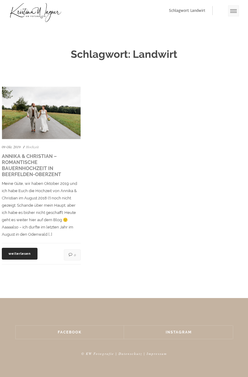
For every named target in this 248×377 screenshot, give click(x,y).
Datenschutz (130, 353)
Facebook (70, 332)
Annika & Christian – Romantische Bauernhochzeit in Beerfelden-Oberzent (31, 165)
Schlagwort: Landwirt (187, 10)
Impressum (157, 353)
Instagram (179, 332)
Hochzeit (32, 146)
